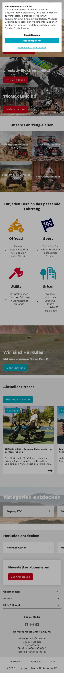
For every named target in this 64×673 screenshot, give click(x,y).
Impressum (39, 47)
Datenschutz (25, 47)
